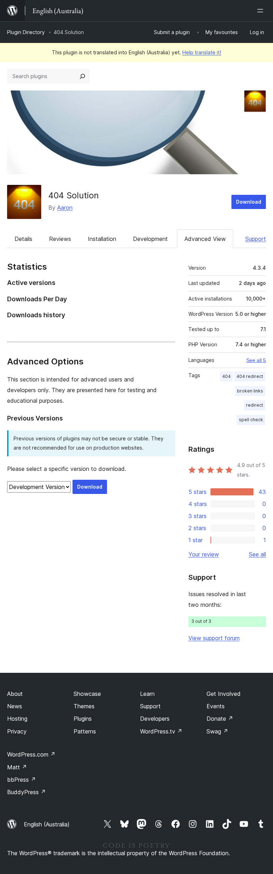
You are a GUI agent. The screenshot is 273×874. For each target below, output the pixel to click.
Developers (155, 718)
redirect (254, 405)
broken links (250, 391)
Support (255, 238)
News (14, 706)
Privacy (17, 731)
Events (216, 706)
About (15, 693)
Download (248, 202)
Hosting (17, 718)
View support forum (214, 638)
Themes (84, 706)
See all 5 (256, 360)
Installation (102, 238)
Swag (217, 731)
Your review (203, 554)
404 (226, 376)
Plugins (83, 718)
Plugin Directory (26, 32)
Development (150, 238)
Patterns (85, 731)
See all (257, 554)
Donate (220, 718)
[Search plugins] (82, 76)
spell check (251, 419)
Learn (147, 693)
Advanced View (205, 238)
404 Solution (73, 195)
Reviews (60, 238)
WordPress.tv (161, 731)
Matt (17, 767)
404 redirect (249, 376)
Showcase (87, 693)
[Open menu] (261, 10)
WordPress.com (31, 754)
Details (23, 238)
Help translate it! (201, 52)
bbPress (21, 779)
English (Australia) (47, 824)
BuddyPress (26, 792)
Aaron (65, 207)
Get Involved (224, 693)
